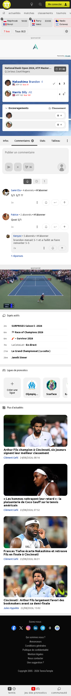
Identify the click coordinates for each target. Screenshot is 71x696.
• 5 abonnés (28, 236)
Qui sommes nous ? (35, 637)
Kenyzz (17, 236)
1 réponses (17, 256)
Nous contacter (35, 658)
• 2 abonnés (25, 214)
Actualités (14, 13)
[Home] (4, 13)
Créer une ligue (12, 391)
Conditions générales (35, 645)
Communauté (59, 692)
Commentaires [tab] (23, 140)
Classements (45, 13)
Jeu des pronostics (35, 692)
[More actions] (67, 141)
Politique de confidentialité (35, 650)
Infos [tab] (5, 140)
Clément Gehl (11, 457)
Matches (29, 13)
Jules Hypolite (11, 608)
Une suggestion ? (35, 662)
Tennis (12, 692)
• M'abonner (41, 190)
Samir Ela (16, 190)
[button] (40, 4)
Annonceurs (35, 641)
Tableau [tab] (55, 140)
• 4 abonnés (27, 190)
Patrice (15, 214)
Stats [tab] (42, 140)
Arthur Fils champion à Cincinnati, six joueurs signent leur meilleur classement (35, 451)
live (7, 31)
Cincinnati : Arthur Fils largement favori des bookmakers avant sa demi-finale (34, 601)
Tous (20, 31)
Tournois (61, 13)
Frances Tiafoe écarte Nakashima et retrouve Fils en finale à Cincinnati (35, 552)
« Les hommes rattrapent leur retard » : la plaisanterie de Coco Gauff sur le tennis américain (32, 502)
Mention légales (35, 654)
